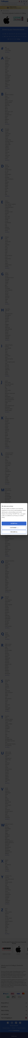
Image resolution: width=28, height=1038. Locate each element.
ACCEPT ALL (14, 523)
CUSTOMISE (13, 527)
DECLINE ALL (14, 531)
